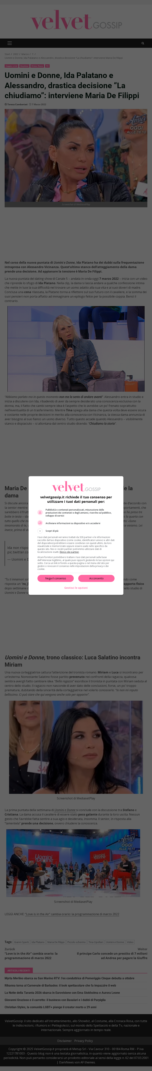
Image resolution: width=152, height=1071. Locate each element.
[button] (76, 531)
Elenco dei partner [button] (69, 552)
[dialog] (76, 535)
